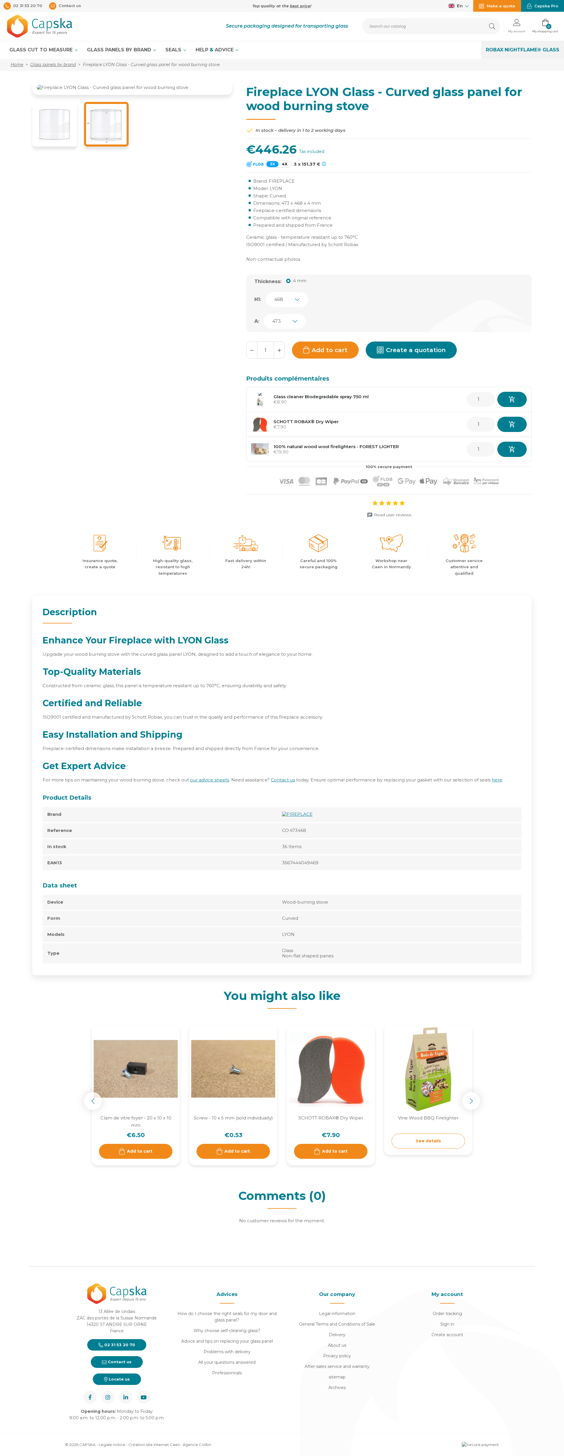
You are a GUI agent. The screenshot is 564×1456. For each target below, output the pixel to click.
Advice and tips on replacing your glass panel (227, 1341)
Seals (174, 50)
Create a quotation (416, 350)
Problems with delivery (227, 1351)
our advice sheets (209, 780)
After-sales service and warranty (337, 1366)
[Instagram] (108, 1397)
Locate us (119, 1379)
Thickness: (267, 281)
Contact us (283, 780)
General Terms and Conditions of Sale (337, 1324)
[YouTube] (143, 1397)
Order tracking (447, 1313)
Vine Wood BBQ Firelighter (428, 1118)
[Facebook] (90, 1397)
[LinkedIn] (125, 1397)
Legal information (337, 1313)
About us (337, 1345)
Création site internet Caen (154, 1444)
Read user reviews (392, 514)
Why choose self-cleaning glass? (227, 1330)
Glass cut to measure (41, 50)
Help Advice (215, 50)
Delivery (337, 1334)
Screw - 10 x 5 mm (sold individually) (233, 1118)
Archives (337, 1387)
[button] (517, 26)
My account (447, 1294)
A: (256, 321)
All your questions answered (227, 1362)
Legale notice (112, 1444)
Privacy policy (337, 1356)
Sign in (447, 1324)
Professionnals (227, 1373)
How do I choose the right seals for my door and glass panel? (227, 1317)
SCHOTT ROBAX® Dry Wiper (306, 421)
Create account (447, 1334)
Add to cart (330, 350)
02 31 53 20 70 (119, 1344)
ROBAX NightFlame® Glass (522, 50)
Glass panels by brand (120, 50)
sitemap (337, 1377)
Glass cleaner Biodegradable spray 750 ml (321, 396)
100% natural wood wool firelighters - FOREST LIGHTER (336, 446)
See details (428, 1141)
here (497, 780)
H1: (257, 299)
